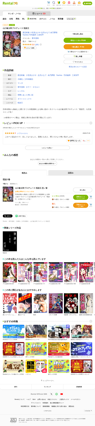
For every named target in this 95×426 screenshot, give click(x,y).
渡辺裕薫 (26, 32)
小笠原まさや (35, 32)
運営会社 (71, 406)
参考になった (75, 140)
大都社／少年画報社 (25, 79)
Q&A (34, 399)
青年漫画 (35, 38)
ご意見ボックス (64, 399)
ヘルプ (28, 399)
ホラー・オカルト (33, 87)
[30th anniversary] (15, 3)
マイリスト (79, 62)
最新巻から (14, 184)
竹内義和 (32, 34)
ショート (40, 13)
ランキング (47, 387)
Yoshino (26, 34)
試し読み (83, 190)
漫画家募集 (46, 406)
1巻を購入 (78, 47)
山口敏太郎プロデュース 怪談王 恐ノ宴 (31, 188)
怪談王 (20, 102)
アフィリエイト (36, 403)
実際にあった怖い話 (25, 95)
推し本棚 (79, 56)
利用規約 (45, 403)
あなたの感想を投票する (46, 163)
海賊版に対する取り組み (59, 406)
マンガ (20, 83)
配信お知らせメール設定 (78, 66)
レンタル (21, 91)
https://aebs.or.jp (23, 422)
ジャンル (70, 19)
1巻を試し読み (78, 34)
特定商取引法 (25, 406)
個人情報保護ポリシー (57, 403)
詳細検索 (79, 387)
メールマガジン (76, 399)
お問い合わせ (41, 399)
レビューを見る (47, 148)
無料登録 (88, 3)
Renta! (5, 221)
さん (22, 133)
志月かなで (45, 32)
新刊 (15, 387)
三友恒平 (40, 34)
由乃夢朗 (53, 32)
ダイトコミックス (25, 98)
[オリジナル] (32, 19)
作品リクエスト (52, 399)
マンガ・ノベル (14, 13)
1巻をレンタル (78, 40)
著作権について (36, 406)
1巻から (5, 184)
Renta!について (20, 399)
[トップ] (8, 3)
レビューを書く (30, 48)
